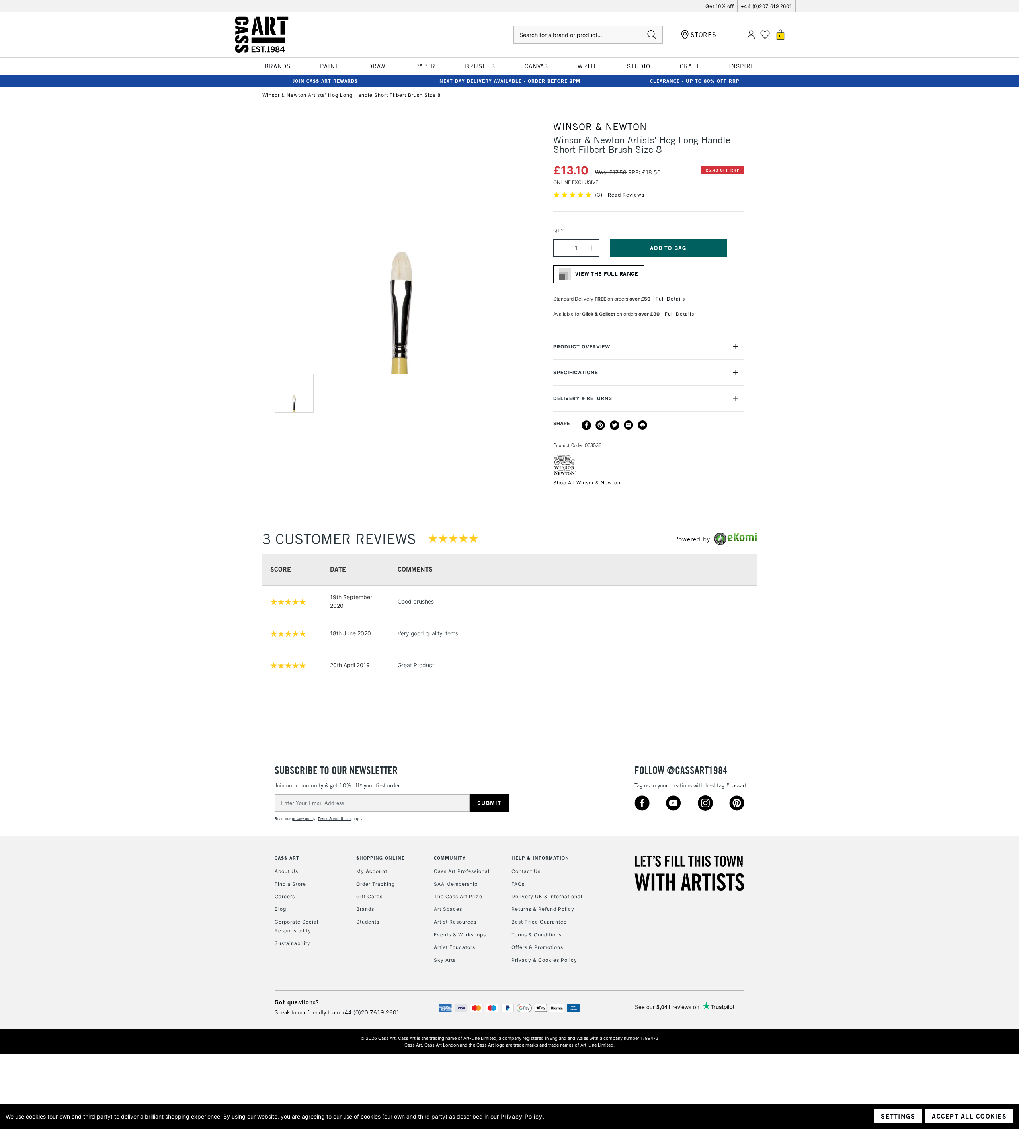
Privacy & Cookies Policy (544, 960)
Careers (285, 896)
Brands (365, 909)
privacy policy (303, 818)
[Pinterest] (600, 425)
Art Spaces (448, 909)
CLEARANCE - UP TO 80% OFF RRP (694, 81)
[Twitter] (614, 425)
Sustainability (292, 943)
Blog (280, 909)
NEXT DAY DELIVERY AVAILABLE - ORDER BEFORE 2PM (509, 81)
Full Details (670, 298)
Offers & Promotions (537, 947)
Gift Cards (369, 896)
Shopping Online (380, 858)
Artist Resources (455, 922)
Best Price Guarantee (539, 922)
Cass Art (287, 858)
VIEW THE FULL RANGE (606, 273)
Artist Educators (454, 947)
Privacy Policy (521, 1116)
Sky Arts (445, 960)
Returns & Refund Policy (542, 909)
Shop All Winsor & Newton (587, 482)
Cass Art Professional (462, 871)
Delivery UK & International (546, 896)
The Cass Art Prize (458, 896)
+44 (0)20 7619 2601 (371, 1012)
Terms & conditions (334, 818)
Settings (898, 1116)
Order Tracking (375, 884)
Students (367, 922)
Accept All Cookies (969, 1116)
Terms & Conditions (536, 935)
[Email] (628, 425)
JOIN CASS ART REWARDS (325, 81)
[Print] (642, 425)
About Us (286, 871)
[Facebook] (586, 425)
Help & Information (540, 858)
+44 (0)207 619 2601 (766, 6)
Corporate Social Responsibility (296, 926)
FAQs (518, 884)
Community (450, 858)
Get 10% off (719, 6)
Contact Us (526, 871)
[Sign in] (751, 35)
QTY (558, 230)
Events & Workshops (460, 935)
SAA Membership (456, 884)
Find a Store (290, 884)
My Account (371, 871)
